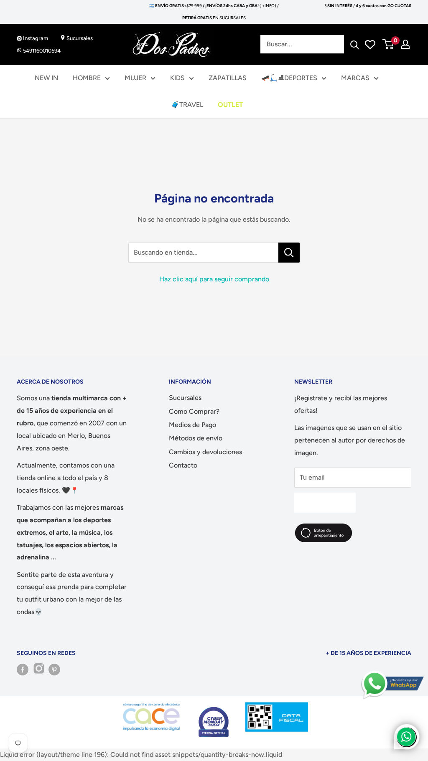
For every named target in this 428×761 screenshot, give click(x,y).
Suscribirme (325, 502)
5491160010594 (41, 51)
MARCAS (355, 78)
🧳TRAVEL (187, 105)
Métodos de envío (195, 438)
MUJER (135, 78)
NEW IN (46, 78)
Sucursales (79, 38)
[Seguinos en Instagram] (38, 669)
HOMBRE (87, 78)
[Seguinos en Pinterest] (54, 669)
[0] (388, 44)
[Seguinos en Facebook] (22, 669)
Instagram (35, 38)
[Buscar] (354, 44)
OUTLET (230, 105)
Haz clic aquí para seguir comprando (214, 279)
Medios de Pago (192, 425)
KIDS (177, 78)
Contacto (183, 465)
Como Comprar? (194, 411)
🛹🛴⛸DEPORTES (289, 78)
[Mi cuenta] (405, 44)
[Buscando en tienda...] (289, 253)
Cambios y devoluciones (205, 452)
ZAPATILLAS (228, 78)
